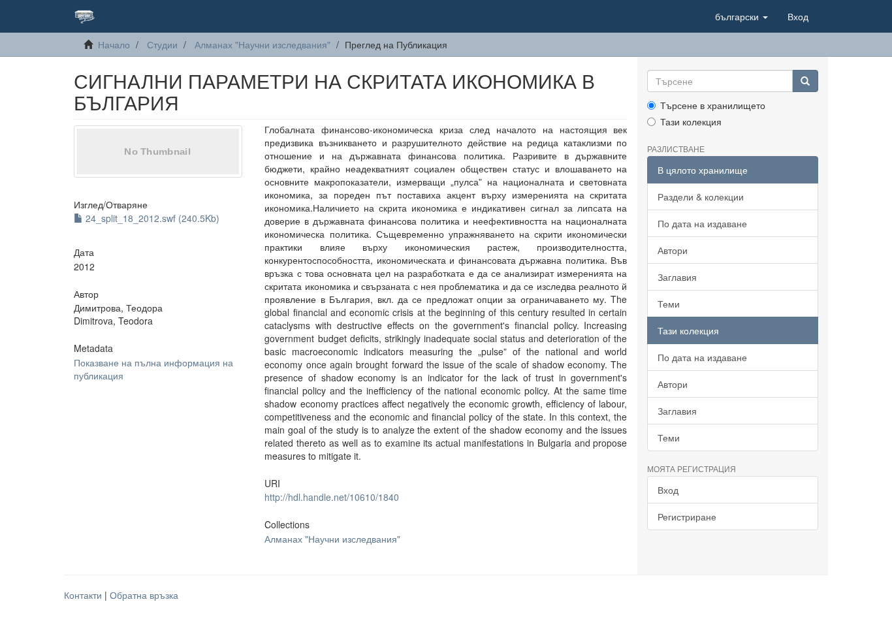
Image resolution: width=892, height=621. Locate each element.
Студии (162, 44)
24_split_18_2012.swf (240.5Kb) (151, 218)
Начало (114, 44)
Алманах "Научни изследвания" (262, 44)
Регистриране (687, 516)
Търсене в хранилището (712, 105)
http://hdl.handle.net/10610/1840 (331, 496)
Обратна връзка (144, 594)
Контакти (83, 594)
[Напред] (805, 81)
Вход (668, 489)
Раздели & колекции (701, 196)
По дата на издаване (702, 223)
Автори (673, 250)
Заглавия (677, 276)
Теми (669, 303)
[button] (741, 16)
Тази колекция (691, 121)
